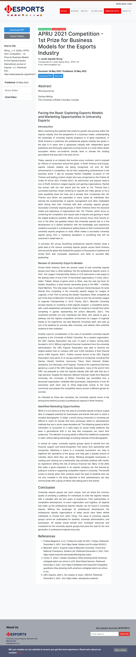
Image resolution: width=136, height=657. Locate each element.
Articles (64, 11)
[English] (8, 15)
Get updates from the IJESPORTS (113, 628)
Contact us (126, 11)
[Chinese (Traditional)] (16, 15)
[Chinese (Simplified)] (12, 15)
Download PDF (17, 29)
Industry (84, 11)
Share (57, 75)
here (19, 653)
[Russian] (38, 15)
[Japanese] (31, 15)
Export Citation (17, 36)
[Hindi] (27, 15)
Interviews (75, 11)
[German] (23, 15)
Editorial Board (97, 11)
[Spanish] (41, 15)
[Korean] (34, 15)
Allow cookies (120, 650)
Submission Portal (112, 11)
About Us (12, 627)
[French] (19, 15)
